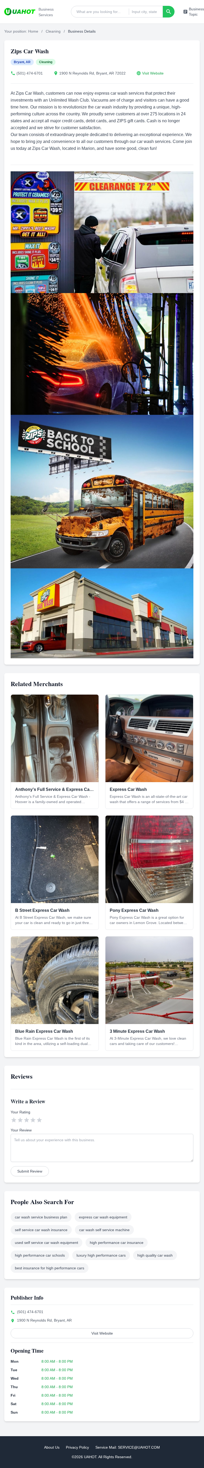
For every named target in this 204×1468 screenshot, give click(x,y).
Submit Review (29, 1171)
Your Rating (20, 1112)
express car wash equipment (103, 1217)
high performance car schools (40, 1255)
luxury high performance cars (101, 1255)
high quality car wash (155, 1255)
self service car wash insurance (41, 1230)
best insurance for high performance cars (49, 1268)
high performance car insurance (116, 1242)
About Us (52, 1447)
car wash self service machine (104, 1230)
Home (33, 31)
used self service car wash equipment (46, 1242)
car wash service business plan (41, 1217)
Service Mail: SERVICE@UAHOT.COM (127, 1447)
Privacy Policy (77, 1447)
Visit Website (153, 73)
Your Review (21, 1130)
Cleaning (53, 31)
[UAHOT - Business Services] (19, 12)
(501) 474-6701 (29, 73)
